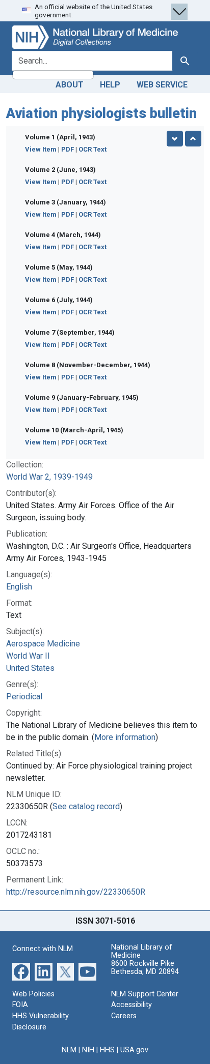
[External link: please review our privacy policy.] (21, 971)
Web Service (162, 85)
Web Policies (33, 994)
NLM (69, 1050)
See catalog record (86, 806)
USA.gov (134, 1050)
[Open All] (175, 138)
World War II (28, 656)
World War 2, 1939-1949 (49, 477)
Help (110, 85)
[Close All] (193, 138)
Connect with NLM (42, 948)
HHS (107, 1050)
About (70, 85)
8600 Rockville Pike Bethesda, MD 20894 (145, 967)
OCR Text (92, 149)
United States (30, 668)
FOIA (20, 1004)
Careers (124, 1016)
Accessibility (131, 1004)
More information (124, 737)
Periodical (24, 696)
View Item (41, 149)
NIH (88, 1050)
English (19, 587)
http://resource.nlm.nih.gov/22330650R (75, 892)
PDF (67, 149)
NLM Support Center (144, 994)
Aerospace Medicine (43, 643)
